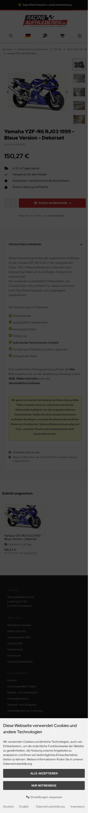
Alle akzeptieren (44, 773)
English (24, 806)
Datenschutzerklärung (50, 806)
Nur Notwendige (44, 785)
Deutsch (8, 806)
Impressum (78, 806)
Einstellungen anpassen (46, 797)
